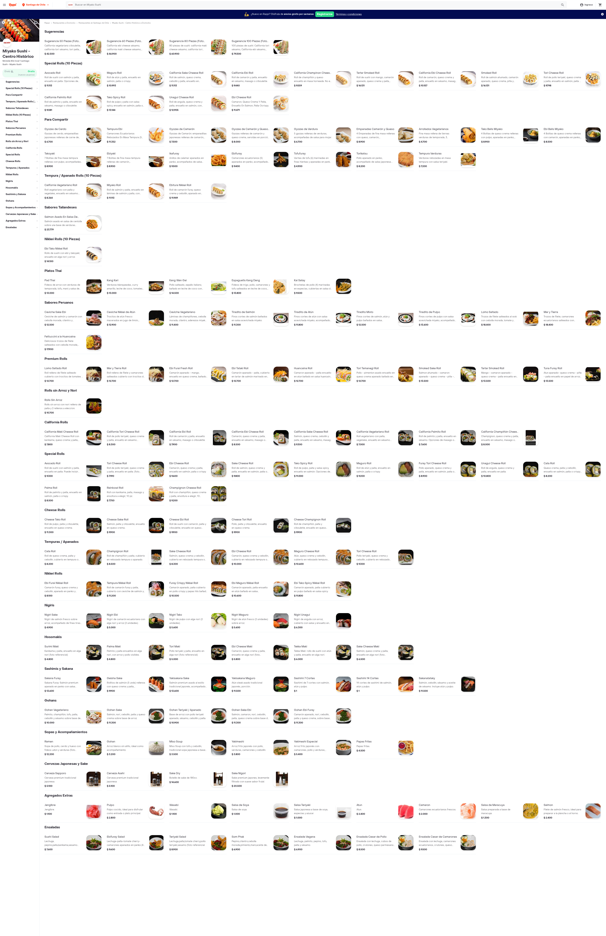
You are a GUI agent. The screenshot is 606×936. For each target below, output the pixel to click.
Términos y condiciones (349, 14)
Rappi (47, 23)
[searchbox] (315, 5)
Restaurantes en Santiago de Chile (94, 23)
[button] (36, 4)
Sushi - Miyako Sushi (12, 64)
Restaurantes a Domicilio (64, 23)
